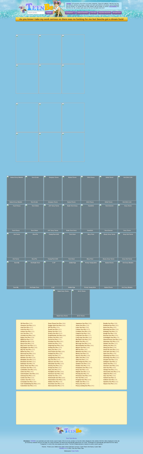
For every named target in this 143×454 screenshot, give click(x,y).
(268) (82, 377)
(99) (109, 345)
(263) (110, 384)
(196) (29, 347)
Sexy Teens (127, 230)
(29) (28, 363)
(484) (83, 333)
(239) (27, 333)
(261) (111, 349)
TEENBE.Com (63, 448)
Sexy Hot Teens (127, 259)
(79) (110, 379)
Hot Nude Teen (34, 287)
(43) (54, 355)
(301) (85, 386)
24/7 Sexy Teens (53, 230)
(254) (55, 353)
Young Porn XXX (53, 259)
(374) (54, 339)
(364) (27, 371)
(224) (27, 339)
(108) (82, 327)
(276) (55, 347)
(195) (28, 335)
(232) (28, 349)
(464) (55, 343)
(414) (82, 384)
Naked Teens (71, 202)
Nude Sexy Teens (62, 316)
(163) (28, 353)
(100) (111, 329)
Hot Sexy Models (127, 287)
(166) (109, 373)
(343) (111, 351)
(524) (111, 341)
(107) (27, 329)
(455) (109, 327)
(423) (56, 325)
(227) (29, 345)
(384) (56, 323)
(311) (110, 381)
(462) (81, 349)
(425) (56, 377)
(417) (55, 329)
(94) (82, 353)
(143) (27, 377)
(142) (83, 351)
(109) (54, 349)
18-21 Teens (81, 316)
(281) (111, 325)
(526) (57, 335)
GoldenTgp (71, 287)
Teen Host (71, 259)
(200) (110, 335)
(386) (28, 381)
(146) (28, 367)
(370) (56, 386)
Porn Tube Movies (71, 438)
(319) (28, 375)
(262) (112, 339)
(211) (27, 331)
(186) (29, 365)
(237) (28, 359)
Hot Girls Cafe (127, 202)
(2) (110, 361)
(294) (110, 359)
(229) (28, 357)
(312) (82, 381)
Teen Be (71, 431)
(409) (84, 375)
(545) (55, 331)
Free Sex (93, 12)
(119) (27, 343)
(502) (54, 369)
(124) (56, 384)
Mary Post (90, 259)
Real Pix (34, 259)
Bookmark (113, 6)
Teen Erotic (34, 202)
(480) (55, 375)
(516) (29, 386)
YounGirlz (90, 230)
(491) (29, 369)
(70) (111, 337)
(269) (56, 351)
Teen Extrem (109, 230)
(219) (55, 381)
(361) (55, 365)
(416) (83, 363)
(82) (27, 355)
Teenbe (32, 441)
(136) (56, 379)
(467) (55, 341)
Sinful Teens (109, 202)
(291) (56, 357)
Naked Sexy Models (16, 202)
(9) (109, 377)
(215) (26, 323)
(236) (109, 347)
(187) (27, 351)
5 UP (53, 287)
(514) (54, 359)
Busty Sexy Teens (108, 259)
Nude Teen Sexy (71, 230)
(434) (56, 371)
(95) (82, 373)
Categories (69, 12)
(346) (83, 347)
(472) (83, 329)
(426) (109, 367)
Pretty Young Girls (90, 287)
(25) (110, 331)
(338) (83, 355)
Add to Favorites (83, 12)
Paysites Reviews (104, 12)
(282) (30, 373)
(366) (55, 337)
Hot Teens (16, 259)
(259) (55, 361)
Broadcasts (117, 12)
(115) (82, 359)
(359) (109, 353)
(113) (110, 363)
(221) (28, 361)
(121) (110, 343)
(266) (56, 345)
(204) (83, 343)
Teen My (16, 287)
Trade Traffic (75, 451)
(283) (83, 339)
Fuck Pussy (16, 230)
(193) (30, 384)
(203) (111, 355)
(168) (110, 333)
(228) (27, 337)
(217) (27, 327)
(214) (84, 367)
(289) (111, 365)
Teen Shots (34, 230)
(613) (55, 333)
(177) (83, 335)
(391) (85, 345)
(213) (28, 325)
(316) (56, 363)
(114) (84, 337)
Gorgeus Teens (53, 202)
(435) (83, 365)
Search (49, 12)
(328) (110, 323)
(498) (56, 373)
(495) (83, 331)
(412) (28, 379)
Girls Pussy (90, 202)
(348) (82, 357)
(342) (83, 323)
